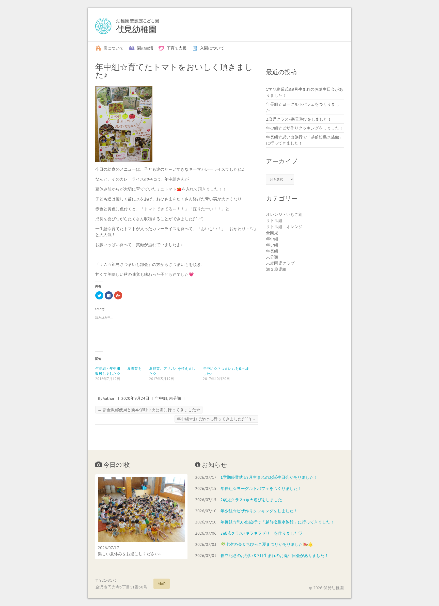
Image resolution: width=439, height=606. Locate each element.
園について (113, 48)
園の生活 (145, 48)
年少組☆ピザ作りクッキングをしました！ (304, 128)
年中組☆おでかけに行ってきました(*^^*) (216, 418)
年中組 (161, 398)
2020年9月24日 (135, 398)
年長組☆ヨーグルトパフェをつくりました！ (261, 488)
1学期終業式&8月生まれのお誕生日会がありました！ (269, 477)
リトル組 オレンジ (284, 226)
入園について (212, 48)
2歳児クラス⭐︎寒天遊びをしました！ (299, 119)
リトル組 (274, 220)
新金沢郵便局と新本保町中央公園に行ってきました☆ (149, 409)
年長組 (272, 250)
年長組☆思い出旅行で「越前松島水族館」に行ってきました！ (277, 521)
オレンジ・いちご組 (284, 214)
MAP (162, 583)
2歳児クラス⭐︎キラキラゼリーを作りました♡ (261, 533)
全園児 (272, 232)
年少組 (272, 244)
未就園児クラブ (280, 263)
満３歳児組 (276, 269)
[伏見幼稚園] (127, 27)
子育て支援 (176, 48)
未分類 (175, 398)
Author (108, 398)
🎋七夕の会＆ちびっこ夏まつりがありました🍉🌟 (267, 544)
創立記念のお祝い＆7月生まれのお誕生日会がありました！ (274, 555)
